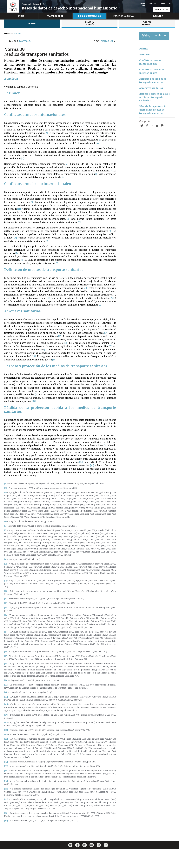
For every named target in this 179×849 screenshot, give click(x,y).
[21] (49, 298)
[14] (110, 231)
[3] (99, 139)
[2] (46, 133)
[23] (100, 304)
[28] (46, 349)
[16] (47, 241)
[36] (92, 465)
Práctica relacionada (151, 36)
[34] (105, 445)
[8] (96, 174)
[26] (66, 343)
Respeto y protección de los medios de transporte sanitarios (154, 97)
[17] (17, 253)
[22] (112, 298)
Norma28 (25, 41)
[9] (63, 177)
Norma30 (107, 41)
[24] (106, 333)
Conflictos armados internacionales (150, 62)
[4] (98, 143)
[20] (85, 288)
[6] (66, 164)
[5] (22, 158)
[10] (32, 202)
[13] (79, 222)
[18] (21, 260)
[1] (84, 126)
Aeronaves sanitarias (151, 88)
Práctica (143, 48)
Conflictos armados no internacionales (152, 71)
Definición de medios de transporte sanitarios (153, 80)
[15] (15, 237)
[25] (60, 336)
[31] (36, 394)
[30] (54, 359)
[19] (57, 263)
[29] (34, 356)
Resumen (144, 54)
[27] (110, 346)
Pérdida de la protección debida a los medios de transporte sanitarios (153, 109)
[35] (81, 462)
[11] (19, 209)
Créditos (152, 4)
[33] (50, 442)
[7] (111, 170)
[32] (34, 401)
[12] (68, 219)
